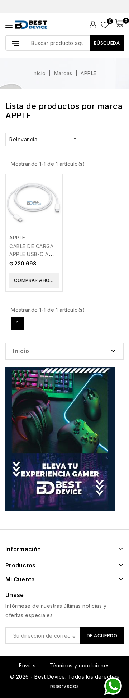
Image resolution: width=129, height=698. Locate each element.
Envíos (27, 665)
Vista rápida (52, 187)
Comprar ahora (35, 280)
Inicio (21, 351)
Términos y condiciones (79, 665)
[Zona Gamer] (60, 439)
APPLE (17, 237)
